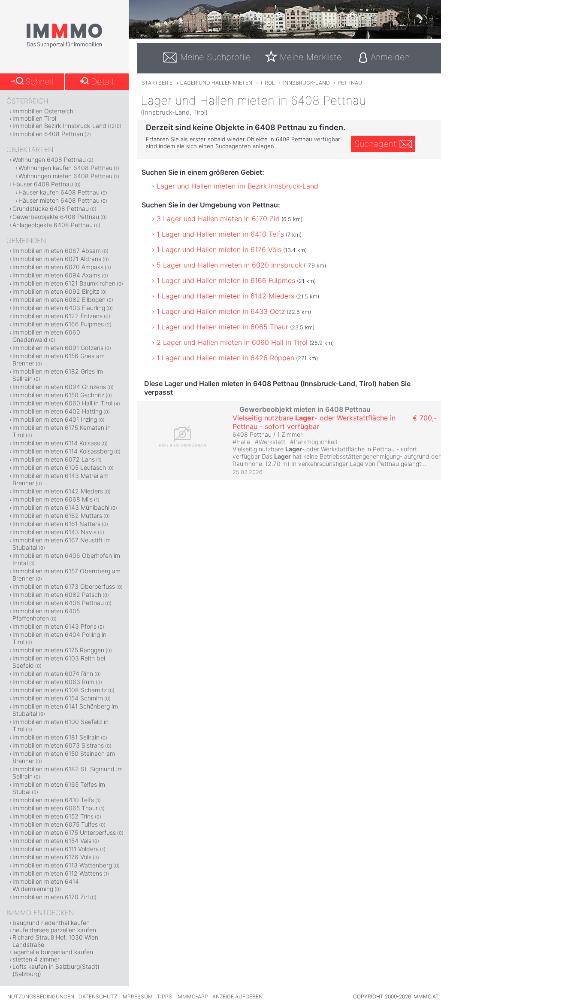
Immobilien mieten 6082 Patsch (56, 594)
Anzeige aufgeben (237, 996)
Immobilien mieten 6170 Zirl (50, 897)
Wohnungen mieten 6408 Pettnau (65, 175)
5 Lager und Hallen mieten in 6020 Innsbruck (229, 265)
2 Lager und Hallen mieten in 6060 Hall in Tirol (232, 342)
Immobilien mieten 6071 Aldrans (56, 258)
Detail (102, 81)
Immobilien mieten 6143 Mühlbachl (60, 507)
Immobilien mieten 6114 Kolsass (56, 443)
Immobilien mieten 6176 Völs (51, 857)
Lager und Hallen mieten (216, 82)
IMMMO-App (192, 996)
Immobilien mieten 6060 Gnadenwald (46, 336)
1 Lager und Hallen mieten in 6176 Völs (219, 249)
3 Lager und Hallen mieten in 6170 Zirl (218, 218)
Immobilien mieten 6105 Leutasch (59, 467)
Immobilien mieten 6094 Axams (56, 275)
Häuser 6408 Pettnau (42, 184)
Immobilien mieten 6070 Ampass (57, 267)
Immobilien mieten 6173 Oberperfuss (63, 586)
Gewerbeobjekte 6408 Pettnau (55, 216)
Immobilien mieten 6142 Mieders (57, 491)
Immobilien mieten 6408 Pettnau (58, 602)
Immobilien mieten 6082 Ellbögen (59, 299)
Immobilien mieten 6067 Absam (56, 250)
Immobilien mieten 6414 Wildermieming (45, 885)
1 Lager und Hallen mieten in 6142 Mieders (225, 296)
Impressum (137, 996)
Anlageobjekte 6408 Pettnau (52, 224)
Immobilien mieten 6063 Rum (53, 681)
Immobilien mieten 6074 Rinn (52, 673)
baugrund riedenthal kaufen (51, 922)
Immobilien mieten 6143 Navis (54, 531)
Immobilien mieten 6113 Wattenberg (62, 865)
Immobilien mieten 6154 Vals (51, 840)
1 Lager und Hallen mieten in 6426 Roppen (225, 357)
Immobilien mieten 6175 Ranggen (58, 650)
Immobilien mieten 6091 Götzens (57, 347)
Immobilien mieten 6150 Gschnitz (58, 395)
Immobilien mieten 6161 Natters (56, 523)
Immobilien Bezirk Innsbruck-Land (59, 125)
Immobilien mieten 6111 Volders (55, 848)
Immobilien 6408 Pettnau (47, 133)
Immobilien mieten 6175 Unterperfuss (64, 832)
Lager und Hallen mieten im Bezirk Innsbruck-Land (237, 186)
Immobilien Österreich (42, 111)
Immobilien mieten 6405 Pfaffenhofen (46, 614)
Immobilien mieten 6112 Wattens (57, 873)
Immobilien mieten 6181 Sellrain (56, 737)
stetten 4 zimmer (36, 959)
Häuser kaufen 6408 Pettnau (59, 192)
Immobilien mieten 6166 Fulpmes (58, 324)
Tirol (267, 82)
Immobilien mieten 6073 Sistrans (58, 745)
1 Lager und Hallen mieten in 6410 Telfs (220, 234)
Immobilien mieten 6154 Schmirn (57, 698)
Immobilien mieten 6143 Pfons (54, 626)
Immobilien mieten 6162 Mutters (57, 515)
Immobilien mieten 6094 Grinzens (59, 386)
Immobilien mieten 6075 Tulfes (55, 824)
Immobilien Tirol (34, 118)
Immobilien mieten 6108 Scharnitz (59, 690)
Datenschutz (98, 996)
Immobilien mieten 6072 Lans (53, 459)
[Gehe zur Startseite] (64, 46)
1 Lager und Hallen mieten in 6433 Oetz (221, 311)
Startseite (157, 82)
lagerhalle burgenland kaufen (52, 951)
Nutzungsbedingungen (40, 996)
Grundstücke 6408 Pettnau (50, 208)
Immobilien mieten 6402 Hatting (57, 411)
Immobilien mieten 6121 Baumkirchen (63, 283)
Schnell (39, 81)
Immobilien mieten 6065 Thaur (55, 808)
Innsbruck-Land (306, 82)
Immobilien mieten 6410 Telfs (53, 799)
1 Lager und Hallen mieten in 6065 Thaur (222, 326)
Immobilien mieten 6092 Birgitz (55, 291)
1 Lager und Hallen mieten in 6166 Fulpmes (226, 280)
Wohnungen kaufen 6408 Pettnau (65, 167)
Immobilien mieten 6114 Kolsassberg (62, 451)
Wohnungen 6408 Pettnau (49, 159)
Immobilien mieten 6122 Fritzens (57, 315)
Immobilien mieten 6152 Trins (53, 816)
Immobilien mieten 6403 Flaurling (58, 307)
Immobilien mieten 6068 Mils (52, 499)
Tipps (164, 996)
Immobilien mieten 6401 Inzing (54, 419)
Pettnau (350, 82)
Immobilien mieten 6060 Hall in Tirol (62, 403)
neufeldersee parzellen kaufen (54, 930)
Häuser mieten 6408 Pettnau (59, 200)
